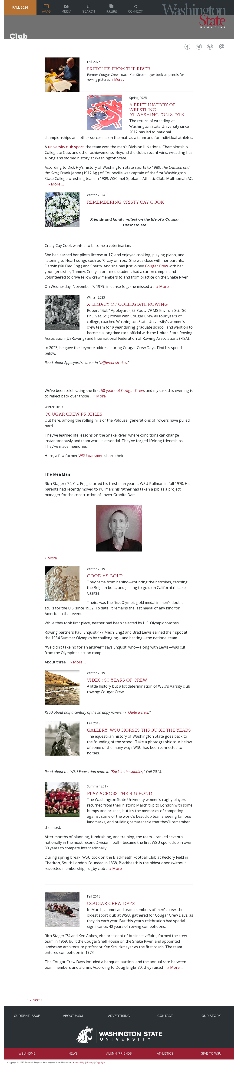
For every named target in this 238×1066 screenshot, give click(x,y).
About (73, 1016)
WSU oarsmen (91, 455)
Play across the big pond (119, 793)
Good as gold (105, 575)
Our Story (211, 1016)
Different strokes (113, 362)
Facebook (187, 47)
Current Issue (27, 1016)
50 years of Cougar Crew (122, 390)
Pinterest (209, 47)
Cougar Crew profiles (73, 414)
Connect (135, 11)
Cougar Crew (156, 266)
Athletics (165, 1053)
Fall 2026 (20, 7)
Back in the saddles (127, 771)
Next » (37, 1000)
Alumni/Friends (119, 1053)
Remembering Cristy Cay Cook (125, 202)
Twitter (198, 47)
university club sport (66, 146)
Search (88, 11)
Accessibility (79, 1062)
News (73, 1053)
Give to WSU (211, 1053)
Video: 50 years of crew (117, 680)
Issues (111, 11)
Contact (165, 1016)
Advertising (119, 1016)
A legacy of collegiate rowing (127, 304)
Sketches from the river (118, 68)
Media (66, 11)
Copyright (100, 1062)
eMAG (46, 11)
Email (221, 47)
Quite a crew (138, 712)
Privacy (90, 1062)
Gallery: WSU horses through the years (139, 730)
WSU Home (27, 1053)
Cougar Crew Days (111, 903)
